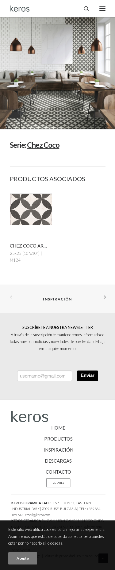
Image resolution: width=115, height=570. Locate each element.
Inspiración (57, 299)
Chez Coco (43, 144)
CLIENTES (58, 482)
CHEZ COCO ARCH (30, 245)
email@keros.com (38, 515)
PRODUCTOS (58, 438)
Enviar (87, 375)
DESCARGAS (58, 461)
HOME (58, 427)
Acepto (23, 558)
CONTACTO (58, 472)
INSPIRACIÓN (58, 450)
